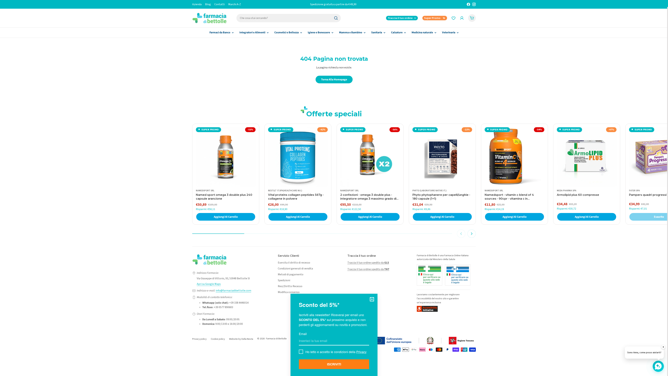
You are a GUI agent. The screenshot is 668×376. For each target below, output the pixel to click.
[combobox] (288, 18)
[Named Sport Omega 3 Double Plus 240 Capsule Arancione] (226, 157)
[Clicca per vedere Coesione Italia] (406, 341)
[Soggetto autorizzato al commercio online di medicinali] (429, 275)
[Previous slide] (461, 233)
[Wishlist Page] (453, 18)
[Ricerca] (336, 18)
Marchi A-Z (234, 4)
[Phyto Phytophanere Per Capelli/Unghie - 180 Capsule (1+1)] (442, 157)
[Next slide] (471, 233)
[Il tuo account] (462, 18)
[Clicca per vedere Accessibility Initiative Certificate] (427, 309)
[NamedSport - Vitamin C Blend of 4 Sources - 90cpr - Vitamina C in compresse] (514, 157)
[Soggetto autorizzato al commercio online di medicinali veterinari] (457, 275)
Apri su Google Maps (209, 284)
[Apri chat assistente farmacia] (658, 366)
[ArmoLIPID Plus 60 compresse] (587, 157)
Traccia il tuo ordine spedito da (368, 263)
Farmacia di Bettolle (276, 338)
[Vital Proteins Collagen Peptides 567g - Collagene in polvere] (298, 157)
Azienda (197, 4)
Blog (208, 4)
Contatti (219, 4)
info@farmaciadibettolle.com (233, 291)
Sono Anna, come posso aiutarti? (644, 352)
